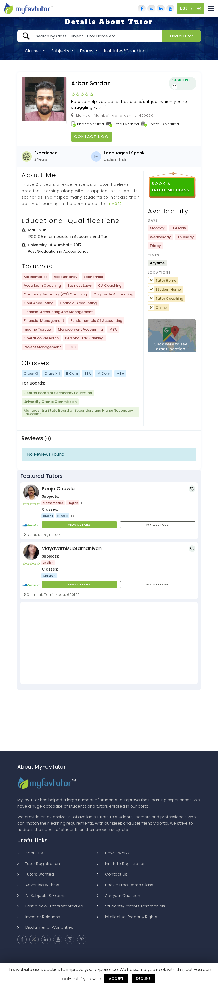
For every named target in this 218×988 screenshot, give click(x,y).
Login (186, 8)
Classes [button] (33, 51)
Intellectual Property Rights (131, 916)
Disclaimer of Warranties (49, 927)
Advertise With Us (42, 885)
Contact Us (116, 874)
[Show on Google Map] (172, 336)
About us (34, 853)
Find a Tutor (181, 36)
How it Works (117, 853)
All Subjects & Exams (45, 895)
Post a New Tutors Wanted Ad (54, 906)
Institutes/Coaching (124, 51)
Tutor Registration (42, 863)
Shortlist (181, 80)
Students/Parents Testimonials (135, 906)
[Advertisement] (109, 643)
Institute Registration (125, 863)
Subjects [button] (60, 51)
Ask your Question (122, 895)
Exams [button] (87, 51)
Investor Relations (42, 916)
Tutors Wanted (39, 874)
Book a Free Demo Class (129, 885)
